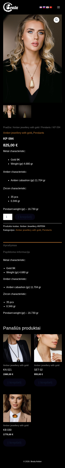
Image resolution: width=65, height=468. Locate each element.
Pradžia (7, 127)
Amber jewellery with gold (26, 127)
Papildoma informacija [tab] (16, 252)
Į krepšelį (25, 217)
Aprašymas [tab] (10, 245)
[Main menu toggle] (58, 7)
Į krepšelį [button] (14, 382)
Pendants (46, 127)
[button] (56, 20)
